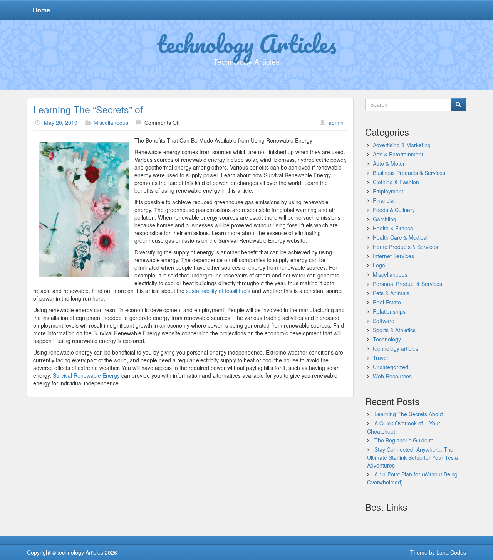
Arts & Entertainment (398, 154)
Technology (387, 339)
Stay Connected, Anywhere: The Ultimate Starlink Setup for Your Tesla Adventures (412, 457)
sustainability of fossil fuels (218, 290)
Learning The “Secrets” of (88, 109)
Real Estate (387, 302)
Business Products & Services (409, 173)
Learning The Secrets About (408, 414)
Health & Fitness (393, 228)
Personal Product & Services (407, 284)
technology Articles (247, 43)
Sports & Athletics (394, 330)
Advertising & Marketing (402, 145)
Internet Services (393, 256)
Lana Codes (451, 552)
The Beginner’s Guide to (404, 440)
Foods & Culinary (394, 210)
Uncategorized (390, 367)
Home (41, 9)
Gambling (384, 219)
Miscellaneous (111, 122)
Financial (384, 200)
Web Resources (392, 376)
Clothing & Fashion (396, 182)
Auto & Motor (389, 163)
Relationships (389, 311)
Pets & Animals (391, 293)
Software (383, 321)
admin (336, 122)
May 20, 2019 (60, 122)
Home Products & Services (405, 247)
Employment (388, 191)
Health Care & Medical (400, 237)
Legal (379, 265)
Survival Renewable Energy (86, 375)
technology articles (395, 348)
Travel (380, 358)
